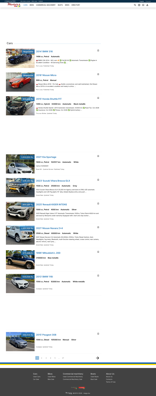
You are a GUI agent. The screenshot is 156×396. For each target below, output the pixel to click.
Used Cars (36, 376)
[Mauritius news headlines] (82, 388)
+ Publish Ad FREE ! (10, 1)
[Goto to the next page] (97, 358)
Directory (76, 5)
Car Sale (36, 379)
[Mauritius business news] (74, 388)
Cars (25, 5)
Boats (60, 5)
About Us (110, 374)
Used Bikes (52, 376)
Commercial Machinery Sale (72, 379)
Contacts (109, 379)
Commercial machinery (46, 5)
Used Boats (95, 376)
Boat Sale (94, 379)
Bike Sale (51, 379)
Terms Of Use (110, 382)
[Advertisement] (78, 25)
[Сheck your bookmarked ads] (143, 5)
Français (148, 1)
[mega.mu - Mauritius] (68, 393)
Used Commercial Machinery (73, 376)
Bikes (32, 5)
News (67, 5)
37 (63, 358)
